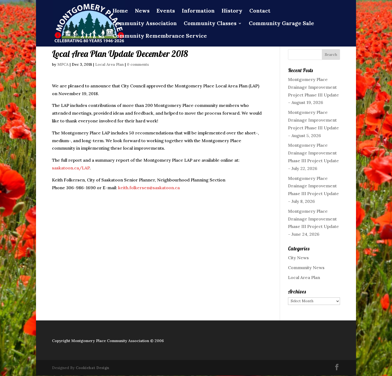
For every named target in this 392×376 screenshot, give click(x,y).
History (232, 11)
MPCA (63, 64)
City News (298, 257)
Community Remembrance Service (160, 36)
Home (120, 11)
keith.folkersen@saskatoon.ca (149, 187)
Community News (306, 267)
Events (166, 11)
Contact (259, 11)
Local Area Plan (109, 64)
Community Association (145, 23)
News (142, 11)
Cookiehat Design (92, 367)
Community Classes (210, 23)
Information (198, 11)
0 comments (138, 64)
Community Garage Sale (281, 23)
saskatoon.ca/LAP (71, 167)
